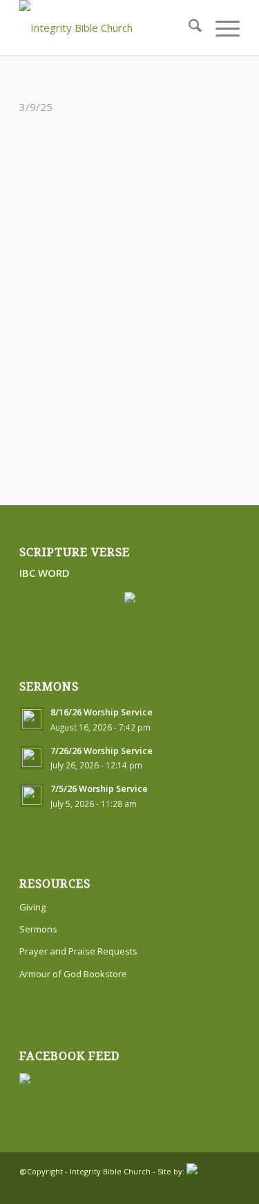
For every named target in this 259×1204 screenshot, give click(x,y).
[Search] (188, 27)
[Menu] (221, 27)
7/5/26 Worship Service (99, 788)
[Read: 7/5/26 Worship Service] (31, 795)
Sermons (38, 929)
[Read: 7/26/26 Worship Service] (31, 757)
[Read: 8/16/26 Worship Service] (31, 718)
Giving (32, 907)
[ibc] (107, 27)
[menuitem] (188, 27)
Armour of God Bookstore (73, 974)
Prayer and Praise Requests (78, 951)
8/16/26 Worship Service (101, 712)
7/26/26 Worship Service (101, 750)
